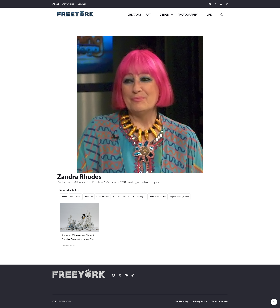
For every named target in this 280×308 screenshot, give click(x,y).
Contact (82, 3)
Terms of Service (219, 301)
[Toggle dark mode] (274, 302)
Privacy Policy (200, 301)
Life (209, 14)
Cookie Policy (181, 301)
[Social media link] (210, 4)
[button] (220, 14)
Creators (134, 14)
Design (164, 14)
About (55, 3)
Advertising (68, 3)
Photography (188, 14)
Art (148, 14)
